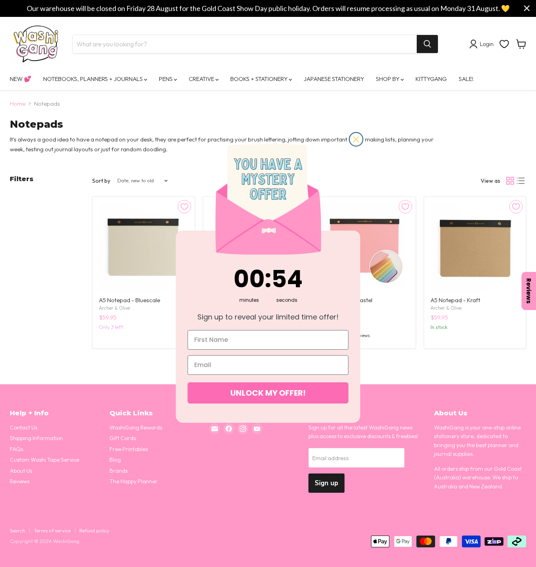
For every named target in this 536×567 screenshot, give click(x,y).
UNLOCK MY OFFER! (268, 392)
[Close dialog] (356, 139)
